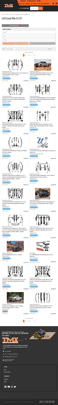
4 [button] (28, 55)
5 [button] (30, 55)
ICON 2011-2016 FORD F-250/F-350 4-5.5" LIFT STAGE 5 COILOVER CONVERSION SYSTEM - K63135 (14, 281)
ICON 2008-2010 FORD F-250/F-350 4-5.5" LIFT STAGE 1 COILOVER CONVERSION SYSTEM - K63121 (14, 125)
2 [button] (25, 55)
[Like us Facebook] (5, 387)
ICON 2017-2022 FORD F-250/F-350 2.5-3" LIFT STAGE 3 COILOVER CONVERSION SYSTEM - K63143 (41, 230)
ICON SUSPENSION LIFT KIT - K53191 (12, 254)
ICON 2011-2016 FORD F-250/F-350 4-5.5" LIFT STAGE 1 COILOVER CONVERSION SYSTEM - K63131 (41, 281)
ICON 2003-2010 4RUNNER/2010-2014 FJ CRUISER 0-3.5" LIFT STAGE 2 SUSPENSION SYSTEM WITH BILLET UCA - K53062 (43, 99)
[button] (22, 55)
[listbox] (29, 32)
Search (15, 43)
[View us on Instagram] (12, 387)
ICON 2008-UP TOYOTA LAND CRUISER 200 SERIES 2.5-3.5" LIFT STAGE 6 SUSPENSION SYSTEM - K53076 (13, 99)
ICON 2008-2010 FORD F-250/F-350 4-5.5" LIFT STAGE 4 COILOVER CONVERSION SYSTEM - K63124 (14, 203)
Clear (42, 43)
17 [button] (34, 55)
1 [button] (23, 55)
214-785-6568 (8, 351)
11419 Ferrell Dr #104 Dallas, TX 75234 (9, 360)
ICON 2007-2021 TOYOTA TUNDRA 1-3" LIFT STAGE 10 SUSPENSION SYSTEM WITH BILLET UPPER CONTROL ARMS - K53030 (14, 177)
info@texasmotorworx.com (11, 356)
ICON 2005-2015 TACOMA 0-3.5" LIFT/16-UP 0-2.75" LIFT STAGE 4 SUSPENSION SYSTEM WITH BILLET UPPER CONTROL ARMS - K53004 (14, 230)
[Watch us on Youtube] (9, 387)
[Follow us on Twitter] (15, 387)
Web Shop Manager (31, 402)
